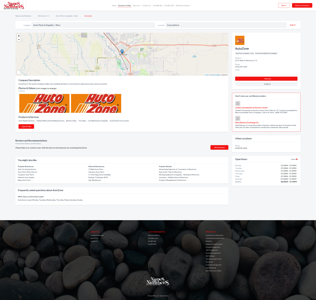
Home (114, 5)
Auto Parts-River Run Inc (27, 172)
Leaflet (207, 75)
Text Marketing (211, 268)
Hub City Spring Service (27, 169)
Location (161, 25)
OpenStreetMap (215, 75)
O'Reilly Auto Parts (96, 169)
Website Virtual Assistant (214, 244)
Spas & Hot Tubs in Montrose (170, 172)
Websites (209, 241)
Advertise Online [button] (182, 5)
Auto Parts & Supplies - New (67, 16)
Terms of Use (163, 296)
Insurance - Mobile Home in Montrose (173, 177)
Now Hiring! (94, 238)
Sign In (283, 5)
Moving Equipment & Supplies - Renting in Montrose (179, 175)
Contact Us (146, 5)
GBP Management (212, 250)
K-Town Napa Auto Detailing (100, 175)
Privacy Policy (152, 296)
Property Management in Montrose (172, 180)
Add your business (302, 5)
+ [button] (19, 35)
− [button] (19, 39)
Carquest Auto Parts (26, 175)
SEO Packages (210, 256)
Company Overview (97, 235)
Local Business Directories (214, 235)
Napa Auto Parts (24, 180)
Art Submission (153, 238)
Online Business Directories (215, 238)
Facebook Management (213, 265)
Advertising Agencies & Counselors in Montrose (177, 169)
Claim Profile (26, 126)
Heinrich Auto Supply (26, 177)
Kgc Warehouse (95, 180)
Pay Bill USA (157, 5)
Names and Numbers (23, 16)
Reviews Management (213, 253)
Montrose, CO (43, 16)
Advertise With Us (154, 235)
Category (27, 25)
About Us (136, 5)
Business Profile (124, 5)
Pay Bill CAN (169, 5)
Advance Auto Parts (96, 172)
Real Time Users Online (213, 271)
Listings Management (213, 247)
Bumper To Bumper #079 (98, 177)
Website (267, 79)
